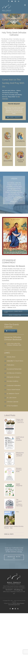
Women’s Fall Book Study (19, 470)
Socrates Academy (12, 381)
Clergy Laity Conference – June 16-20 (20, 421)
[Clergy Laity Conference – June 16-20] (9, 426)
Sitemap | (15, 603)
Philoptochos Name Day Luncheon (20, 454)
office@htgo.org (18, 590)
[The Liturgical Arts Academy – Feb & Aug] (9, 504)
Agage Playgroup (19, 484)
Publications (10, 365)
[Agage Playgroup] (9, 489)
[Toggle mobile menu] (25, 5)
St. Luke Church (11, 397)
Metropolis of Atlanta (13, 377)
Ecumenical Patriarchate (14, 369)
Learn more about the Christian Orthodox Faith (14, 344)
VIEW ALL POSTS (8, 534)
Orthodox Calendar (12, 401)
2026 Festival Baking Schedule (20, 438)
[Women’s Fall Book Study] (9, 474)
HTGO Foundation (12, 405)
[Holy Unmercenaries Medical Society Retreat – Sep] (9, 518)
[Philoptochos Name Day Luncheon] (9, 458)
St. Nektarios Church (13, 393)
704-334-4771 (9, 590)
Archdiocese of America (14, 373)
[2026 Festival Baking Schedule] (9, 443)
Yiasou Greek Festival (13, 389)
